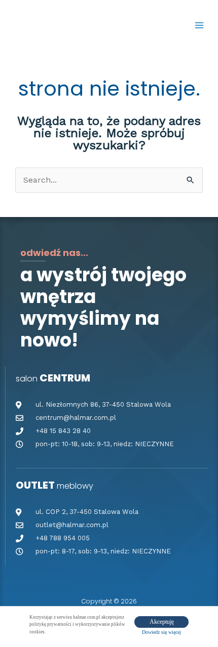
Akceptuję (162, 621)
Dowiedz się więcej (161, 632)
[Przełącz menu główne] (199, 24)
